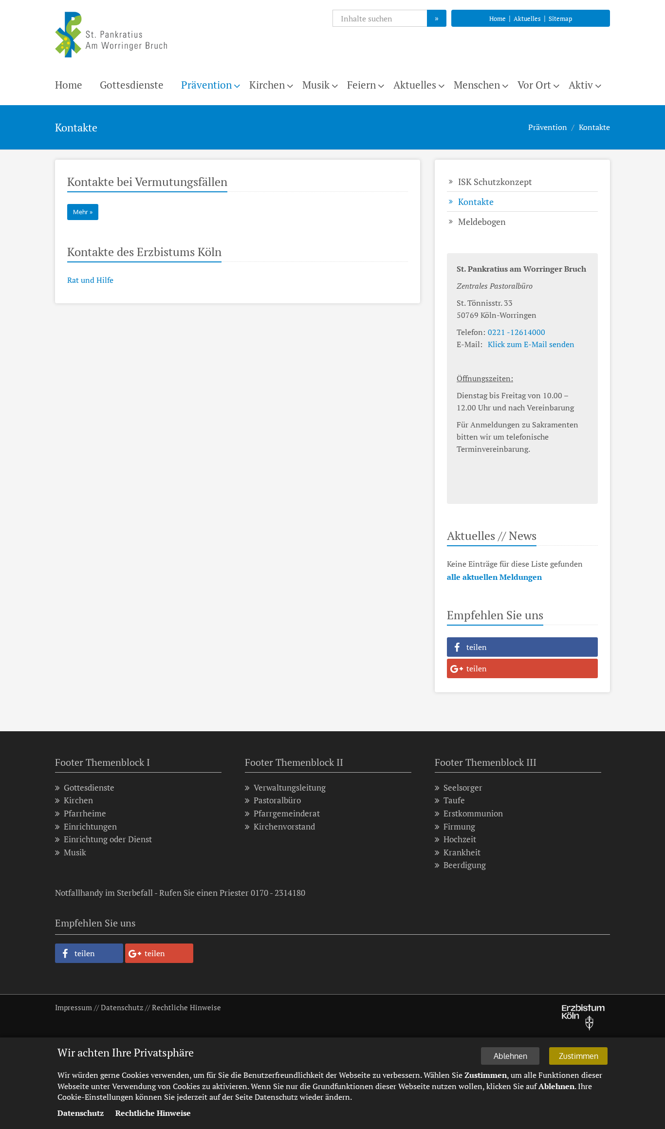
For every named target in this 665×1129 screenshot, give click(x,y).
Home (497, 18)
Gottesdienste (132, 85)
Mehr (80, 212)
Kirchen (267, 85)
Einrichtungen (90, 826)
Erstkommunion (473, 813)
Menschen (477, 85)
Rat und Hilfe (90, 280)
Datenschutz (122, 1007)
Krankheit (461, 852)
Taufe (454, 800)
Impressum (73, 1007)
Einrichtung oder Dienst (108, 839)
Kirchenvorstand (284, 826)
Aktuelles (527, 18)
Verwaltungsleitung (290, 787)
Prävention (206, 85)
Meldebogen (482, 221)
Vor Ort (534, 85)
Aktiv (581, 85)
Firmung (459, 826)
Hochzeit (459, 839)
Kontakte (594, 127)
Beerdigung (464, 864)
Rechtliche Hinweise (186, 1007)
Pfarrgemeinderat (287, 813)
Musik (316, 85)
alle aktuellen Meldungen (494, 577)
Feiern (361, 85)
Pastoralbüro (277, 800)
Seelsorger (462, 787)
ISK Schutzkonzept (495, 181)
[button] (522, 647)
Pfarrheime (85, 813)
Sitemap (560, 18)
